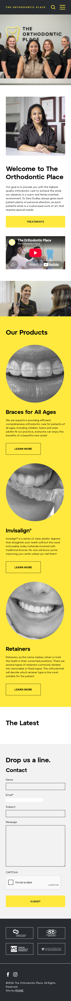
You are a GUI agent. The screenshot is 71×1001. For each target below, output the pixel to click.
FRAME (19, 990)
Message (11, 821)
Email (9, 794)
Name (9, 779)
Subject (10, 806)
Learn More (23, 448)
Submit (35, 901)
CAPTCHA (12, 872)
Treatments (35, 221)
